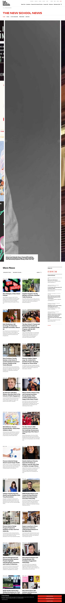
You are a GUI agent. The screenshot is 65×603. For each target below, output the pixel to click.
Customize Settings (49, 596)
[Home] (6, 3)
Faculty (43, 1)
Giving (58, 1)
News (55, 1)
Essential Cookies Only (50, 598)
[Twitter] (52, 272)
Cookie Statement (5, 599)
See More (49, 325)
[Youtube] (54, 272)
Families (36, 1)
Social (8, 16)
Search (38, 272)
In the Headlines (14, 16)
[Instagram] (48, 272)
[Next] (59, 141)
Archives (27, 16)
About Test (23, 4)
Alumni (40, 1)
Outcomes (51, 4)
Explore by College (17, 272)
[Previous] (6, 141)
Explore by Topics (7, 272)
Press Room (21, 16)
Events (52, 1)
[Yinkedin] (56, 272)
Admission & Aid (57, 4)
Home (4, 7)
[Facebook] (50, 272)
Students (31, 1)
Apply (61, 1)
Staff (47, 1)
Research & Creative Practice (37, 4)
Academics (28, 4)
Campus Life (45, 4)
